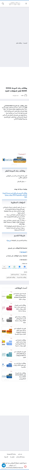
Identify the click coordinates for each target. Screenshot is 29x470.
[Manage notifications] (25, 466)
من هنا (9, 240)
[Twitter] (9, 266)
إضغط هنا (23, 252)
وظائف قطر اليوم (11, 277)
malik (22, 95)
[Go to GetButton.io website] (3, 468)
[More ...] (4, 266)
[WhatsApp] (14, 266)
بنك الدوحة (23, 274)
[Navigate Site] (26, 3)
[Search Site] (3, 3)
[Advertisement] (14, 23)
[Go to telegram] (4, 465)
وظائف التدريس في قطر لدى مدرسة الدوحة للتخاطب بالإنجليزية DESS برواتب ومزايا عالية (15, 195)
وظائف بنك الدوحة (21, 277)
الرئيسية (25, 43)
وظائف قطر (19, 43)
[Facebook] (24, 266)
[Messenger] (19, 266)
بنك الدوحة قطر (15, 274)
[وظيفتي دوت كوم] (14, 3)
